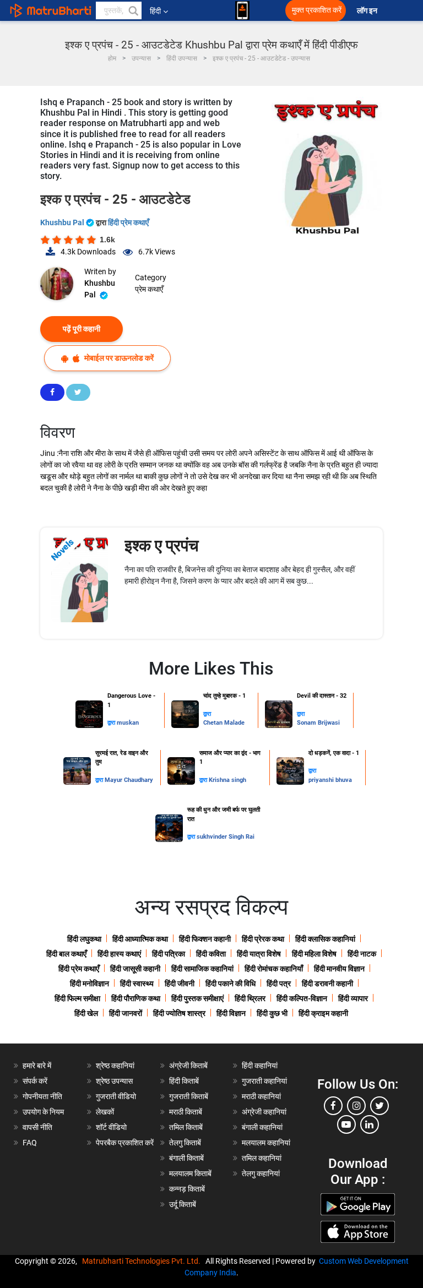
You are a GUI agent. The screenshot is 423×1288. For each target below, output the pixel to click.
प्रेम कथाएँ (149, 289)
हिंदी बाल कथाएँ (66, 953)
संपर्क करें (35, 1081)
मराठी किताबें (185, 1111)
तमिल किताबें (186, 1127)
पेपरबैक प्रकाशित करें (125, 1142)
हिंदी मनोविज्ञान (89, 983)
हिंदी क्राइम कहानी (323, 1013)
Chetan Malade (224, 722)
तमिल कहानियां (261, 1158)
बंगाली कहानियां (262, 1127)
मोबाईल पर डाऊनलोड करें (118, 358)
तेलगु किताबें (185, 1142)
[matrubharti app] (242, 10)
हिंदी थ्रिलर (250, 998)
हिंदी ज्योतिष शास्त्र (179, 1013)
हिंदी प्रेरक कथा (263, 938)
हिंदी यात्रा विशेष (259, 953)
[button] (133, 10)
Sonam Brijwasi (318, 722)
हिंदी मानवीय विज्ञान (339, 968)
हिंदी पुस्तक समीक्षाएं (197, 998)
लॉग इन (368, 11)
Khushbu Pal (63, 222)
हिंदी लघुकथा (84, 938)
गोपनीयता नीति (42, 1096)
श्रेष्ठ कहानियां (115, 1065)
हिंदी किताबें (184, 1081)
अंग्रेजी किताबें (188, 1065)
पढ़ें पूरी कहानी (81, 328)
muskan (128, 722)
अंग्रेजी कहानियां (264, 1111)
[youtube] (346, 1124)
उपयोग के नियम (43, 1111)
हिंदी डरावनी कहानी (327, 983)
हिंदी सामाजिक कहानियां (202, 968)
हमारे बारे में (37, 1065)
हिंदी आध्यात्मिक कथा (140, 938)
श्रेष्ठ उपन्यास (114, 1081)
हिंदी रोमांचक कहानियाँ (274, 968)
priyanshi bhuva (330, 780)
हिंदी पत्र (279, 983)
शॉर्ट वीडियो (111, 1127)
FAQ (30, 1142)
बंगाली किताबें (186, 1158)
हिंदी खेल (86, 1013)
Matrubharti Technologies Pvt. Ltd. (143, 1261)
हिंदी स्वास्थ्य (137, 983)
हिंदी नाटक (362, 953)
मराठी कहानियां (261, 1096)
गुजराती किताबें (188, 1096)
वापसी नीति (37, 1127)
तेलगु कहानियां (261, 1173)
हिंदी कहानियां (260, 1065)
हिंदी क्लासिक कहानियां (325, 938)
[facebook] (333, 1105)
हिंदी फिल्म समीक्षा (77, 998)
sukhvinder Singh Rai (225, 836)
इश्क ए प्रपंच (161, 545)
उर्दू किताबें (182, 1204)
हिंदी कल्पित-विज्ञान (301, 998)
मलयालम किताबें (190, 1173)
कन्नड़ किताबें (187, 1188)
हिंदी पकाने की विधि (230, 983)
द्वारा (112, 722)
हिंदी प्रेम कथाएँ (128, 222)
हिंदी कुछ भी (272, 1013)
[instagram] (356, 1105)
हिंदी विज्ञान (231, 1013)
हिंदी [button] (155, 11)
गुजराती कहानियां (264, 1081)
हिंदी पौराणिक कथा (135, 998)
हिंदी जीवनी (179, 983)
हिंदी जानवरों (125, 1013)
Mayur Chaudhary (129, 780)
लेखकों (105, 1111)
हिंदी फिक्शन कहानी (205, 938)
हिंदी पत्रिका (168, 953)
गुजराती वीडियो (116, 1096)
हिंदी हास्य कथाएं (119, 953)
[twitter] (379, 1105)
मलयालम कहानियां (266, 1142)
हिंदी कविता (211, 953)
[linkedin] (369, 1124)
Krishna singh (227, 780)
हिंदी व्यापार (353, 998)
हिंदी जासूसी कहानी (135, 968)
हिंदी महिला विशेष (314, 953)
